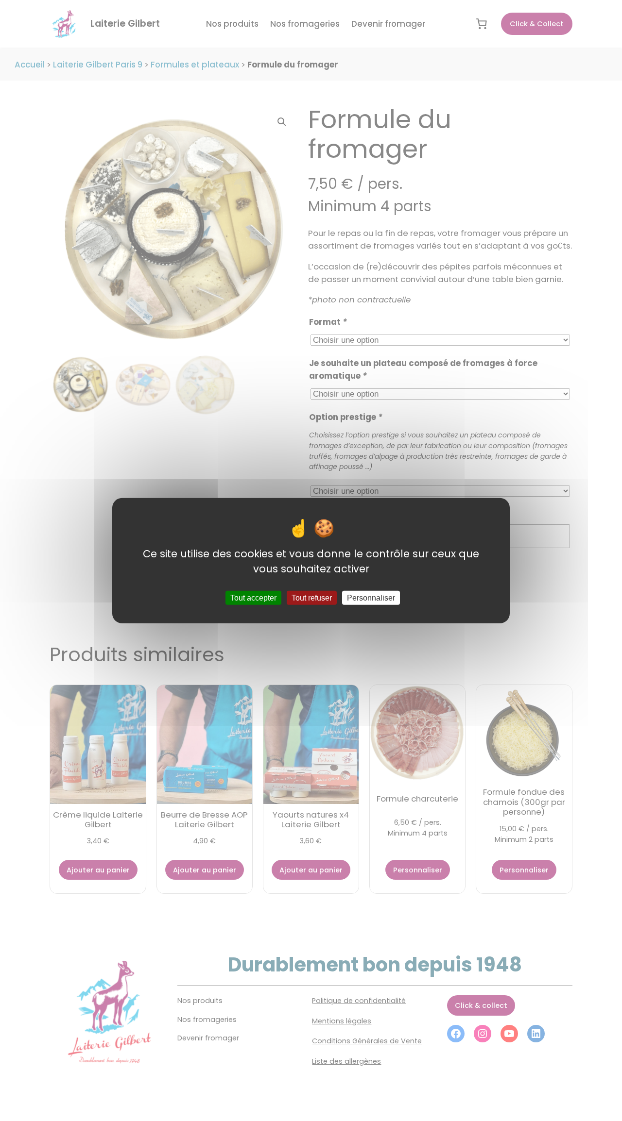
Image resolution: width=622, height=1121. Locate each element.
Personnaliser (371, 598)
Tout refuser (312, 598)
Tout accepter (253, 598)
